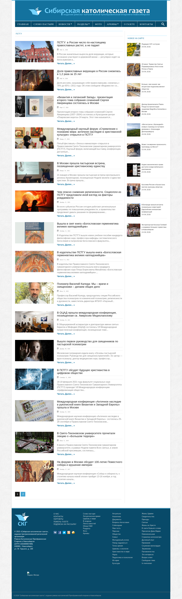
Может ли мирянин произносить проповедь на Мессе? (154, 146)
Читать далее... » (66, 63)
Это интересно (147, 555)
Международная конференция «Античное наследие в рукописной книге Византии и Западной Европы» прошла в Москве (89, 404)
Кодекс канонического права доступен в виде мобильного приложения (152, 167)
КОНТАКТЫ (146, 24)
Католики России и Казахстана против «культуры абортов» (153, 186)
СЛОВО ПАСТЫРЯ (44, 24)
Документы (116, 519)
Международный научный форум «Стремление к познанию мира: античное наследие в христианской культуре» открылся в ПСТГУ (89, 131)
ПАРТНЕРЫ (58, 519)
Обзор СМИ (87, 526)
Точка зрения (117, 546)
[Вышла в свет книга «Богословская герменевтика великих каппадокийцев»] (34, 232)
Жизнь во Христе (149, 525)
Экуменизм (146, 549)
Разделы (86, 528)
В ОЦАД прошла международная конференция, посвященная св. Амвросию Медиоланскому (87, 314)
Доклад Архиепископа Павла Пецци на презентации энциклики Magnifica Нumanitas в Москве (154, 107)
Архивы (86, 533)
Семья (115, 537)
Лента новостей (89, 524)
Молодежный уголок (120, 540)
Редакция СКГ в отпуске (151, 44)
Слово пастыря (89, 514)
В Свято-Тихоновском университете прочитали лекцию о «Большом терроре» (86, 435)
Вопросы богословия (120, 522)
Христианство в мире (121, 552)
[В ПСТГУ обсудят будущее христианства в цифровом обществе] (34, 379)
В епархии (87, 521)
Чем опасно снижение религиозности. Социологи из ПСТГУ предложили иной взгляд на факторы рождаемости (89, 194)
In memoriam (147, 563)
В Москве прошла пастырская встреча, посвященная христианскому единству (81, 165)
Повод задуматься (119, 543)
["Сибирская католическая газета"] (91, 11)
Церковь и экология (120, 549)
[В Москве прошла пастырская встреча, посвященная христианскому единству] (34, 172)
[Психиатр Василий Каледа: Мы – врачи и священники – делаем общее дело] (34, 293)
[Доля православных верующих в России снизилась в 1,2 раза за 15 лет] (34, 80)
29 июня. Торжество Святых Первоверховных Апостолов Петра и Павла (152, 66)
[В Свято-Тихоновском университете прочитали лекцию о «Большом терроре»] (34, 442)
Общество (116, 534)
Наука (114, 555)
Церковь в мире (89, 519)
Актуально (116, 514)
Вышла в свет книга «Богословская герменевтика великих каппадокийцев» (87, 225)
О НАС (56, 514)
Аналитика (116, 517)
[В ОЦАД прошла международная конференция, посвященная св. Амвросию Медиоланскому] (34, 321)
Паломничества (148, 552)
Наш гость (116, 528)
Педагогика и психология (122, 557)
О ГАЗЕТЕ (129, 24)
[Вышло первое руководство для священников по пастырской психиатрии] (34, 350)
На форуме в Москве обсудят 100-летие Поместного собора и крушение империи (89, 463)
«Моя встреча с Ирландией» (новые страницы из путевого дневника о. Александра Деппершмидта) (153, 128)
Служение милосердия (151, 546)
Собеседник (117, 525)
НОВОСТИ (64, 24)
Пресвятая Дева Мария (151, 531)
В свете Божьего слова (151, 528)
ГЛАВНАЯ (23, 24)
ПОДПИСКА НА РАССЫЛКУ (65, 524)
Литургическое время (91, 516)
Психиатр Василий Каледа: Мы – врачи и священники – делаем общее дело (82, 285)
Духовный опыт (148, 540)
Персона (115, 531)
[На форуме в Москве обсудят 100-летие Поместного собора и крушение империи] (34, 471)
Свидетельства (148, 517)
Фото (85, 531)
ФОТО (98, 24)
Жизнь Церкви (147, 514)
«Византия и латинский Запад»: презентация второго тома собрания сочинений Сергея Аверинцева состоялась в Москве (85, 100)
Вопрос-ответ (147, 557)
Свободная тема (148, 560)
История (115, 560)
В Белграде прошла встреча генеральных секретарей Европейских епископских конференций (152, 208)
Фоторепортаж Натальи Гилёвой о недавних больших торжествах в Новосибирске (154, 227)
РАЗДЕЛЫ (82, 24)
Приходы (145, 519)
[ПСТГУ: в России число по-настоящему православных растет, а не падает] (34, 51)
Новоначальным (148, 534)
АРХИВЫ (112, 24)
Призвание (146, 543)
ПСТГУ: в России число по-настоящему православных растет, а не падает (81, 44)
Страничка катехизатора (151, 537)
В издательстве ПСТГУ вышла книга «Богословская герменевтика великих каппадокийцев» (89, 254)
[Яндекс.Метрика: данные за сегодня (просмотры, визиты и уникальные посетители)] (33, 574)
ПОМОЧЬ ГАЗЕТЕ (61, 522)
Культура (116, 563)
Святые (145, 522)
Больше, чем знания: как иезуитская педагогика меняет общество (153, 86)
